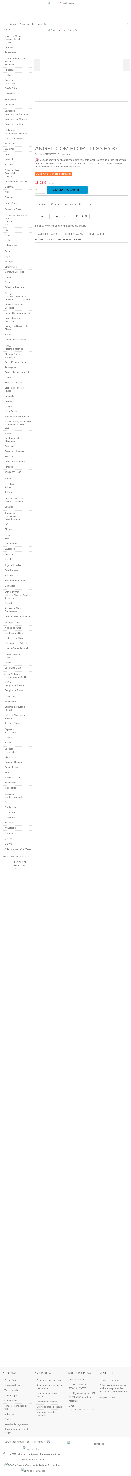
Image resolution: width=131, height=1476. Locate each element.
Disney (7, 293)
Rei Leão (9, 456)
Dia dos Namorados (14, 797)
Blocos (8, 742)
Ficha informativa (73, 234)
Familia (8, 221)
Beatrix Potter (11, 767)
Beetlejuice (10, 782)
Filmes (8, 345)
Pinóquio (9, 467)
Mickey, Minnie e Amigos (17, 416)
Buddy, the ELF (12, 777)
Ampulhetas (10, 701)
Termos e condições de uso (15, 1407)
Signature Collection (14, 272)
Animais (9, 80)
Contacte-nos (11, 1400)
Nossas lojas (10, 1395)
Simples (9, 47)
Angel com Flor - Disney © (22, 865)
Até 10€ (8, 839)
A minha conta (43, 1373)
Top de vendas (11, 1390)
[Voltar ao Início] (4, 24)
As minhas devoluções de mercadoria (49, 1387)
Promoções (10, 1380)
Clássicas (9, 104)
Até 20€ (8, 844)
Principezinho (11, 99)
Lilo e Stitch (11, 411)
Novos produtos (12, 1385)
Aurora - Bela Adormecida (17, 372)
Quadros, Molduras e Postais (15, 708)
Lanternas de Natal (14, 638)
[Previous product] (125, 24)
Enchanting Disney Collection (14, 319)
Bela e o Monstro (13, 382)
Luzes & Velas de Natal (16, 648)
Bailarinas (9, 64)
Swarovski (10, 143)
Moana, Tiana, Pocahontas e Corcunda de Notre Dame (18, 424)
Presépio (9, 261)
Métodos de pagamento (16, 1424)
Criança (8, 154)
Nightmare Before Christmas (13, 439)
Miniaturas (10, 130)
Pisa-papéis (10, 732)
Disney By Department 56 (17, 313)
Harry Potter (11, 752)
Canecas (9, 662)
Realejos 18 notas (13, 39)
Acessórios (10, 52)
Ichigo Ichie (10, 788)
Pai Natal (9, 492)
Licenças (8, 749)
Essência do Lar (12, 654)
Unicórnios (10, 93)
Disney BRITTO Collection (18, 299)
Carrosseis (10, 549)
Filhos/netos (11, 245)
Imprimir (42, 204)
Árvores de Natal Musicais (18, 616)
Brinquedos (10, 513)
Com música (11, 173)
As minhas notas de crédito (47, 1395)
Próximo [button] (126, 65)
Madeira (9, 164)
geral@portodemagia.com (81, 1409)
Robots (8, 538)
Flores (8, 277)
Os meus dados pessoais (49, 1407)
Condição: (62, 154)
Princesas (10, 70)
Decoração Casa (13, 668)
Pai (6, 230)
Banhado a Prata (13, 209)
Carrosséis (10, 111)
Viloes (8, 478)
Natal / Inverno (11, 592)
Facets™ (9, 334)
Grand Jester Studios (15, 339)
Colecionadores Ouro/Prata (17, 849)
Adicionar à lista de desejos (79, 204)
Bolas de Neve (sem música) (15, 716)
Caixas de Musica (13, 36)
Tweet (43, 216)
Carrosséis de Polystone (17, 114)
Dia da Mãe (10, 807)
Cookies (8, 1419)
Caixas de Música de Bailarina (15, 60)
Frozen (8, 406)
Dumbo (8, 401)
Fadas (8, 75)
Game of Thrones (13, 762)
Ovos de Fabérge (13, 138)
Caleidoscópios (12, 570)
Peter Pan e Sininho (15, 461)
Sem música (11, 203)
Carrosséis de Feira (14, 124)
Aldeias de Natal (13, 628)
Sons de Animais (13, 519)
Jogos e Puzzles (13, 565)
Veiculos (9, 559)
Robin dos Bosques (14, 451)
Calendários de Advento (16, 643)
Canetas (9, 737)
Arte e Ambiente (12, 674)
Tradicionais (11, 516)
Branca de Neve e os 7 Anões (16, 389)
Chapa (8, 535)
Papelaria (9, 729)
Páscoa (8, 802)
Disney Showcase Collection (14, 306)
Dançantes (10, 159)
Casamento (10, 833)
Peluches (9, 575)
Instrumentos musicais (16, 580)
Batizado (9, 822)
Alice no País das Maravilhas (13, 355)
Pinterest (80, 216)
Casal (7, 251)
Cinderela (9, 396)
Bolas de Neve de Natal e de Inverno (17, 596)
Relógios (9, 682)
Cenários (9, 507)
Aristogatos (10, 367)
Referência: (40, 154)
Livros (8, 42)
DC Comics (10, 757)
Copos (8, 657)
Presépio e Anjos (13, 622)
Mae (7, 224)
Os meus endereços (47, 1401)
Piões (7, 524)
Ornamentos (11, 266)
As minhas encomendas (49, 1380)
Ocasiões (9, 794)
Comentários (96, 234)
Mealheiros (10, 585)
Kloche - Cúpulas (13, 723)
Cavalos (9, 176)
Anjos (8, 192)
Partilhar (60, 216)
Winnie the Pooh (13, 472)
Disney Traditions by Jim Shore (17, 328)
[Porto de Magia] (65, 10)
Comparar (56, 204)
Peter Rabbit (11, 83)
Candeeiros (10, 696)
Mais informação (47, 234)
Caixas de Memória (14, 287)
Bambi (8, 377)
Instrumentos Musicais (16, 133)
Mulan (8, 433)
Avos (7, 235)
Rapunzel (9, 446)
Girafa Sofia (11, 88)
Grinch (8, 772)
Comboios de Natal (14, 633)
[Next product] (127, 24)
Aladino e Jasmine (14, 349)
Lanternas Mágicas (13, 498)
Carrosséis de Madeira (16, 119)
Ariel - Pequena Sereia (16, 362)
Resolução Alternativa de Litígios (16, 1431)
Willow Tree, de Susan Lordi (15, 217)
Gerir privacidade (106, 1397)
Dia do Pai (10, 812)
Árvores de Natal (13, 608)
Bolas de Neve (12, 170)
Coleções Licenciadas (15, 296)
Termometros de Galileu (16, 677)
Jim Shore (9, 484)
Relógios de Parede (14, 685)
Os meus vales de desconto (46, 1413)
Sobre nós (9, 1414)
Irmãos (8, 240)
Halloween (10, 817)
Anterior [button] (37, 65)
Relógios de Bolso (14, 690)
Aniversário (10, 828)
